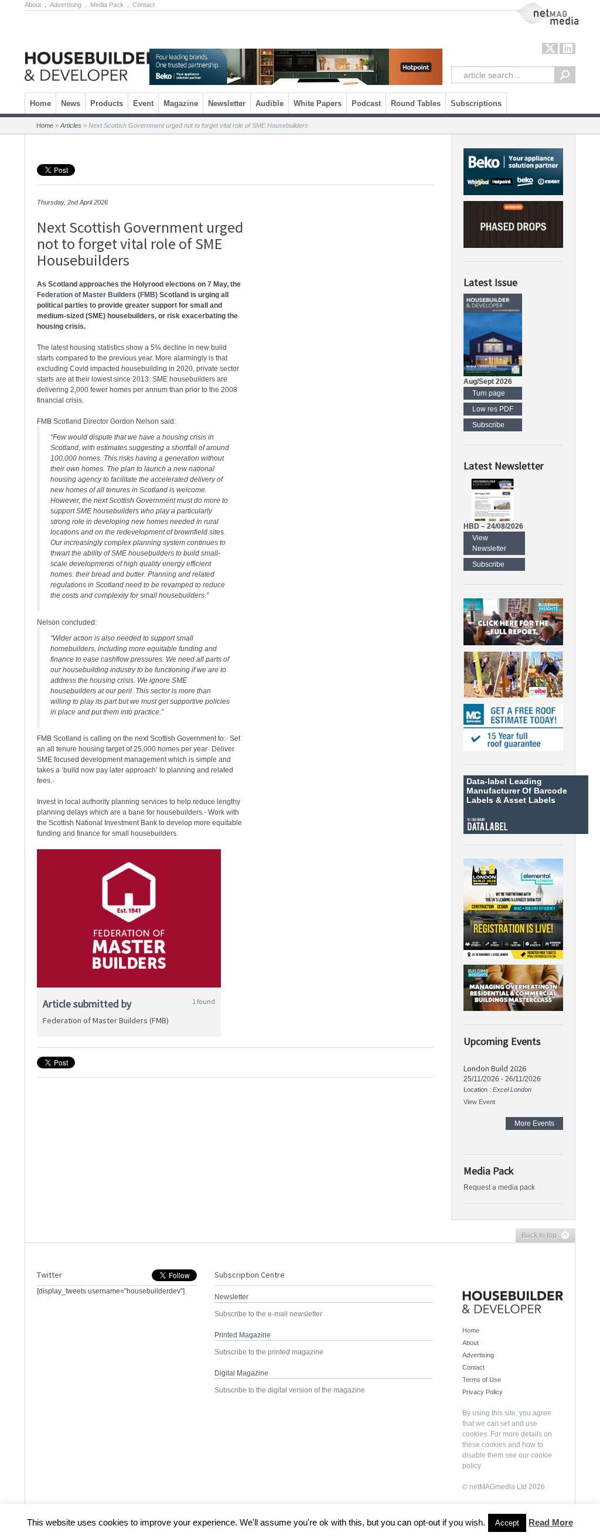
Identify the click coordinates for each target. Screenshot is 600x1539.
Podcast (366, 103)
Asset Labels (529, 800)
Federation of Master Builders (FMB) (97, 295)
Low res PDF (492, 409)
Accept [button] (507, 1522)
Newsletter (227, 103)
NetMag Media (537, 8)
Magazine (180, 103)
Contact (143, 4)
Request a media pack (499, 1187)
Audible (269, 103)
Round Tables (416, 103)
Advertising (65, 4)
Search (564, 74)
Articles (70, 125)
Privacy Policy (482, 1391)
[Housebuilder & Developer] (90, 48)
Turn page (488, 393)
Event (143, 103)
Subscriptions (476, 103)
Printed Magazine (242, 1335)
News (70, 103)
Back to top (536, 1236)
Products (106, 103)
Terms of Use (481, 1379)
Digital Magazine (241, 1373)
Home (40, 103)
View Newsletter (489, 543)
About (33, 4)
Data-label (486, 781)
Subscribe (488, 425)
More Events (534, 1123)
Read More (551, 1522)
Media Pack (107, 4)
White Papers (318, 103)
